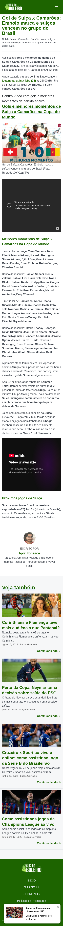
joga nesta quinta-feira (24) (19, 80)
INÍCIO (32, 880)
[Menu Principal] (56, 7)
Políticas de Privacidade (31, 900)
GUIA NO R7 (31, 887)
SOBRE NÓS (32, 894)
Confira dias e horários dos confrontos (39, 917)
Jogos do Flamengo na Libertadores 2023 (38, 910)
